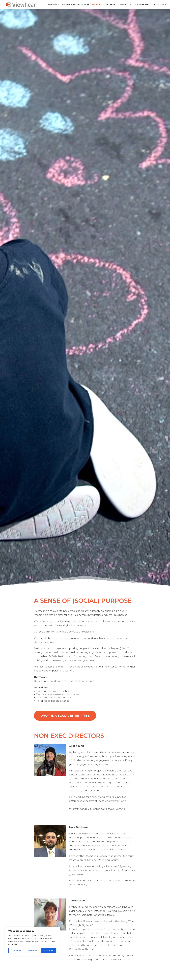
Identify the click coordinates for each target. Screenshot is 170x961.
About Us (97, 5)
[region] (32, 941)
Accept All (48, 951)
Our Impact (111, 5)
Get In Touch (159, 5)
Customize (16, 951)
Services (124, 5)
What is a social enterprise (65, 715)
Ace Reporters (142, 5)
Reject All (32, 951)
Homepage (53, 5)
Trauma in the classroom (75, 5)
